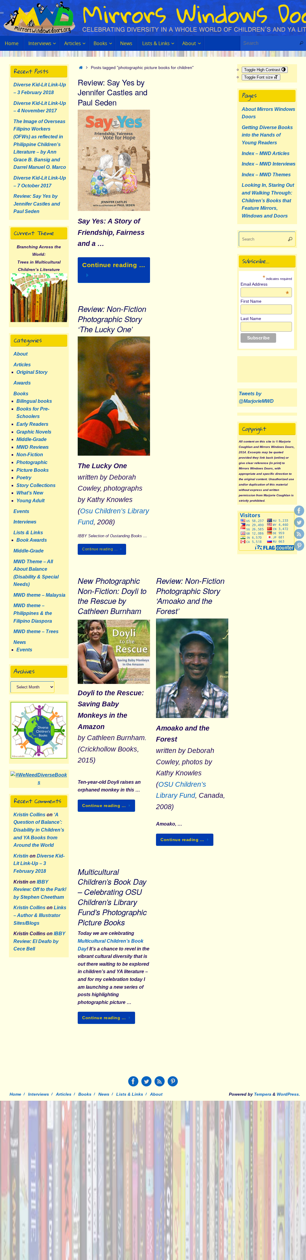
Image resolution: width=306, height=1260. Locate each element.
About (20, 353)
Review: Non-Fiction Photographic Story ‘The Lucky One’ (112, 318)
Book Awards (31, 540)
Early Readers (32, 424)
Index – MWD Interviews (269, 163)
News (19, 642)
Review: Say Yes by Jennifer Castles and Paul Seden (112, 92)
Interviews (24, 521)
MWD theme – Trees (36, 631)
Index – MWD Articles (266, 153)
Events (21, 511)
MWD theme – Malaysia (39, 595)
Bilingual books (34, 401)
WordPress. (288, 1094)
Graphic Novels (33, 431)
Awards (22, 382)
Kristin (20, 855)
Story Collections (36, 485)
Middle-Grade (31, 439)
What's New (29, 492)
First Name (251, 301)
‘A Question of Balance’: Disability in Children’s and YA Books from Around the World (38, 830)
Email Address (265, 284)
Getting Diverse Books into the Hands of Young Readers (267, 135)
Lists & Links (28, 532)
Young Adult (30, 500)
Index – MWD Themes (266, 174)
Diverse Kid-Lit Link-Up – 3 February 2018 (39, 863)
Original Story (32, 372)
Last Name (251, 318)
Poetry (23, 477)
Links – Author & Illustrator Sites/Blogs (39, 915)
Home (15, 1094)
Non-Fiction (29, 454)
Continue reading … (113, 264)
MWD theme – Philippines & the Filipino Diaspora (32, 613)
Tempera (262, 1094)
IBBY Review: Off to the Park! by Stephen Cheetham (39, 889)
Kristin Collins (29, 814)
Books (20, 393)
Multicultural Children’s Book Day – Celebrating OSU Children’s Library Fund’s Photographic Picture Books (112, 896)
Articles (22, 364)
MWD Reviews (32, 447)
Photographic (32, 462)
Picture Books (32, 470)
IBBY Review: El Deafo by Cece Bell (39, 941)
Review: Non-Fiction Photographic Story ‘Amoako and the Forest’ (190, 595)
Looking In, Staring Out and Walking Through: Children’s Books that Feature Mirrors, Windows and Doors (268, 200)
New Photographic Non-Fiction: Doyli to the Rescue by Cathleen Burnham (112, 595)
